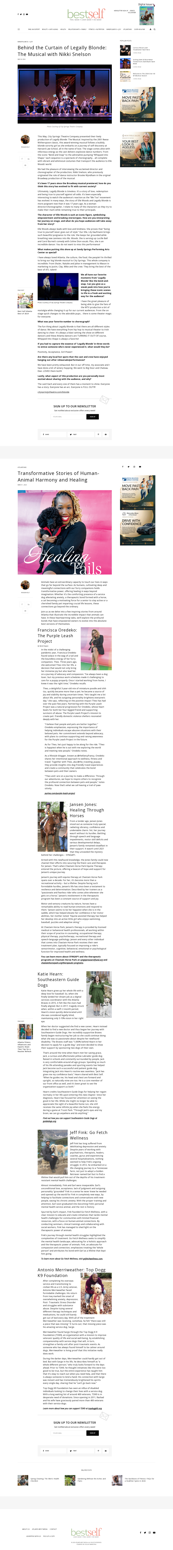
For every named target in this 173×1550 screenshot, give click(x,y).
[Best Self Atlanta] (86, 14)
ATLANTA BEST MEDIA (40, 1529)
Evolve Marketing (90, 1544)
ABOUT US (26, 1529)
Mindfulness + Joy (25, 41)
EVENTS (132, 11)
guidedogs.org (49, 1121)
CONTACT (53, 1529)
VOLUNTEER (132, 13)
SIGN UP (92, 417)
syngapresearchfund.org (91, 959)
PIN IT (59, 287)
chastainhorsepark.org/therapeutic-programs (62, 962)
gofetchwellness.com (93, 1258)
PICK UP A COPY (49, 1536)
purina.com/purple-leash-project (60, 793)
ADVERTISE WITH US (33, 1536)
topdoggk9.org (95, 1408)
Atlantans (22, 467)
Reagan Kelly (25, 147)
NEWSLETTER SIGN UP (121, 11)
